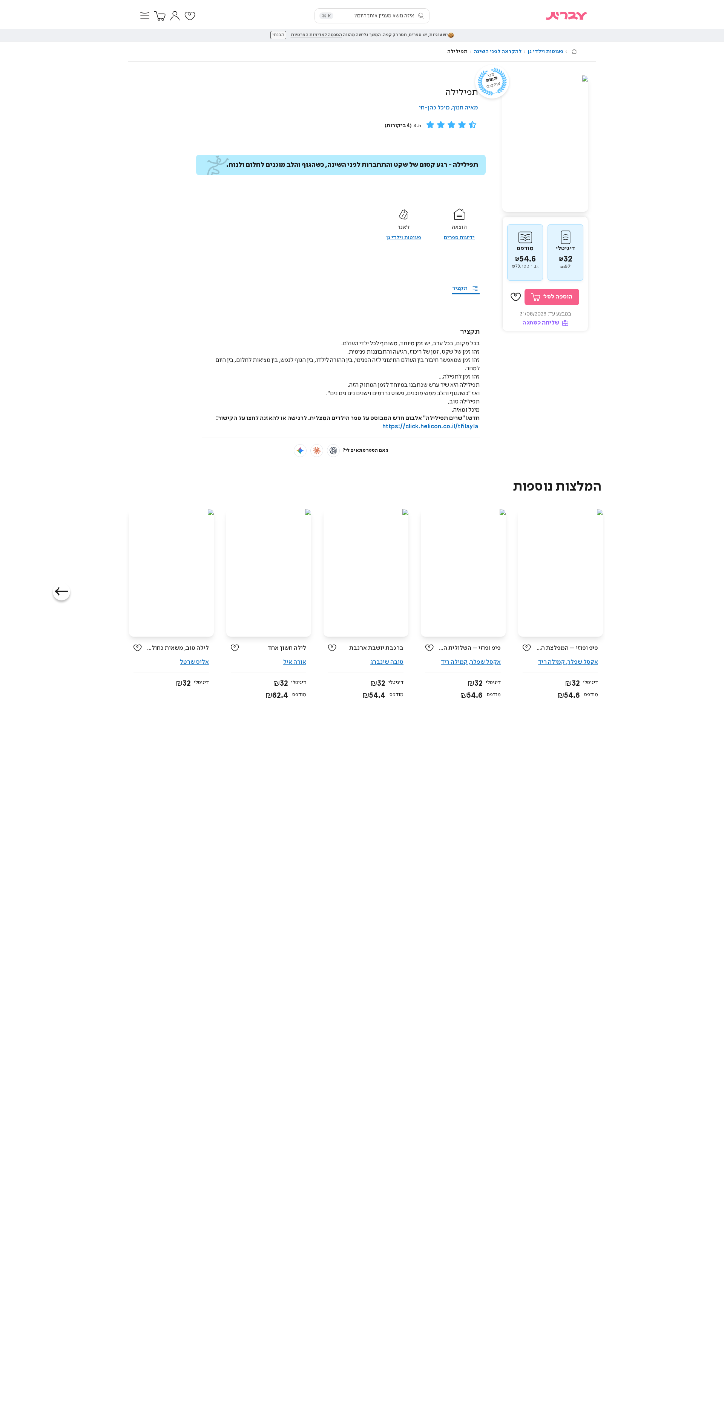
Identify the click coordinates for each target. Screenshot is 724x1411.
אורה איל (294, 662)
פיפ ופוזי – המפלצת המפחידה (567, 648)
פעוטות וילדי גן (545, 52)
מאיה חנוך (465, 107)
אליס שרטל (194, 662)
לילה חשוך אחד (287, 648)
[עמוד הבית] (574, 51)
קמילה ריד (551, 662)
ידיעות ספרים (459, 238)
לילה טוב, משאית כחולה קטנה (178, 648)
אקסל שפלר (583, 662)
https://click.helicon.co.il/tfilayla (431, 426)
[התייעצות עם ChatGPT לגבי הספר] (333, 450)
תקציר (460, 288)
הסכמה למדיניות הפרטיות (316, 35)
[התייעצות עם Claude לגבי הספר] (316, 450)
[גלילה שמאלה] (61, 591)
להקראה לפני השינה (498, 52)
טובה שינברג (386, 662)
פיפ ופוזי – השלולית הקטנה (470, 648)
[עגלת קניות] (160, 16)
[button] (145, 16)
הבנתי (278, 35)
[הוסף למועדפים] (516, 297)
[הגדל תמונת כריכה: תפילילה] (545, 143)
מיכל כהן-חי (434, 107)
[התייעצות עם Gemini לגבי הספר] (300, 450)
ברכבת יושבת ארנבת (376, 648)
